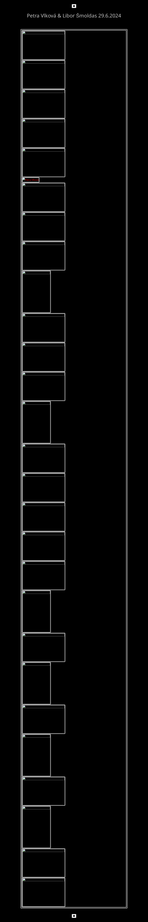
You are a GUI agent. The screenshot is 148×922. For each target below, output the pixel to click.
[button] (74, 6)
